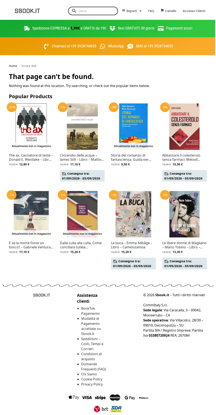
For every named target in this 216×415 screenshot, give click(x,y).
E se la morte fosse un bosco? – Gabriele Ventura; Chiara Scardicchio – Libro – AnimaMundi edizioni (31, 245)
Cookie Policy (91, 379)
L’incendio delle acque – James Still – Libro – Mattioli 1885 (81, 157)
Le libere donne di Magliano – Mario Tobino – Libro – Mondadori (184, 245)
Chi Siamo (89, 374)
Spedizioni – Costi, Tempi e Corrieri (92, 343)
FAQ (151, 11)
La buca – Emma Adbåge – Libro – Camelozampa (131, 245)
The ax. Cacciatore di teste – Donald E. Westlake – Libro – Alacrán (31, 157)
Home (13, 66)
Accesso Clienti (194, 11)
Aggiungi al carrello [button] (82, 187)
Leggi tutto (31, 173)
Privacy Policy (92, 384)
